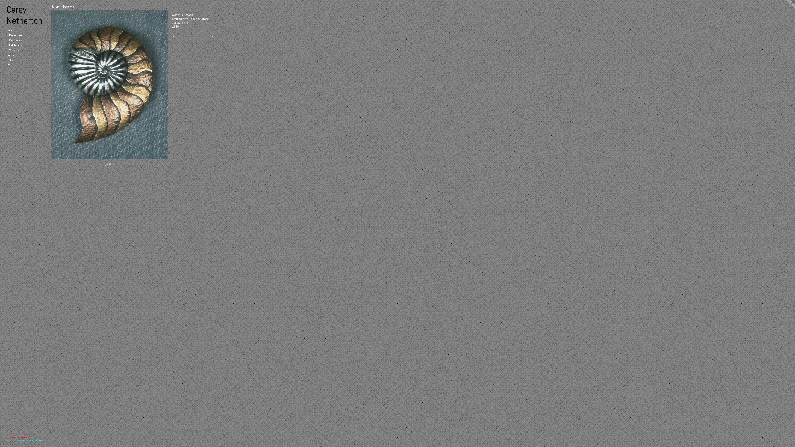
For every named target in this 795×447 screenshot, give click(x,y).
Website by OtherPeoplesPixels (26, 441)
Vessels (14, 50)
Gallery (11, 30)
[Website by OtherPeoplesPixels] (786, 8)
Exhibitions (16, 45)
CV (8, 65)
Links (10, 60)
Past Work (15, 40)
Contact (12, 55)
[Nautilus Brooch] (109, 84)
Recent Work (17, 35)
